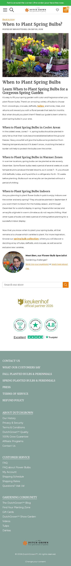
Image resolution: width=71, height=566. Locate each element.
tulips (40, 106)
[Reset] (5, 10)
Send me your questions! (37, 264)
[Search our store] (66, 285)
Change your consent (35, 561)
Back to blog (8, 19)
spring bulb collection (26, 238)
